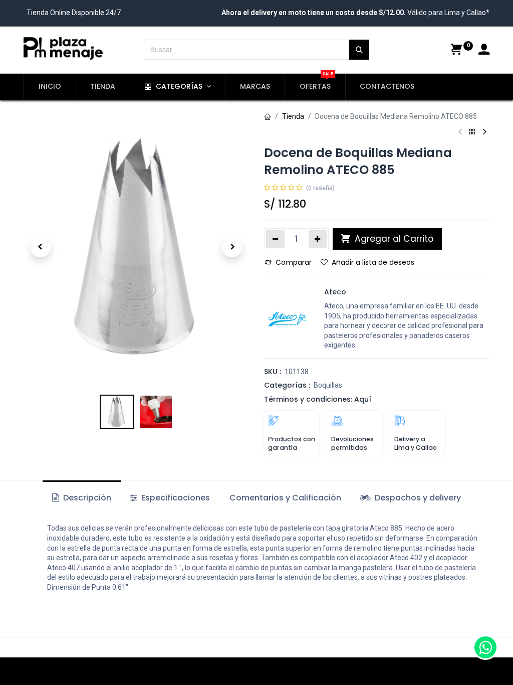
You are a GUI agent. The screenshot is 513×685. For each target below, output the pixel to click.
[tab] (410, 498)
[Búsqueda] (359, 50)
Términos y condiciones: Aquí (317, 399)
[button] (41, 247)
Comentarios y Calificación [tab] (285, 497)
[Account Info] (483, 51)
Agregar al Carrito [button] (392, 239)
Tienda (293, 116)
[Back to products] (472, 132)
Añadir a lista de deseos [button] (373, 262)
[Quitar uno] (275, 239)
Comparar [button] (294, 262)
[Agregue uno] (318, 239)
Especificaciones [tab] (174, 497)
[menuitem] (50, 87)
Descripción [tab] (86, 497)
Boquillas (328, 385)
